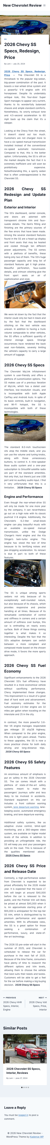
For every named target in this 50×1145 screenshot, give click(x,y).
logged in (23, 1115)
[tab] (22, 1087)
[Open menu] (44, 5)
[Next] (42, 1059)
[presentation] (25, 1049)
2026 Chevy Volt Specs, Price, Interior (38, 1004)
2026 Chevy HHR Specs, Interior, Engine (12, 1004)
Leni (9, 64)
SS (5, 39)
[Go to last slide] (7, 1059)
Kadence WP (37, 1136)
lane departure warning (26, 807)
